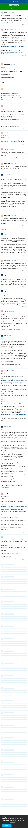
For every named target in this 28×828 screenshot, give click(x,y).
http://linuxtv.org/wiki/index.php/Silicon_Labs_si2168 (13, 380)
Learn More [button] (12, 822)
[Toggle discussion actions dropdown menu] (26, 1)
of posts (13, 1)
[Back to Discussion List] (1, 1)
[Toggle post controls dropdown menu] (26, 24)
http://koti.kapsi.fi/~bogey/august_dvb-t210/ (11, 558)
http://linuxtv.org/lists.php (7, 397)
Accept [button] (6, 825)
